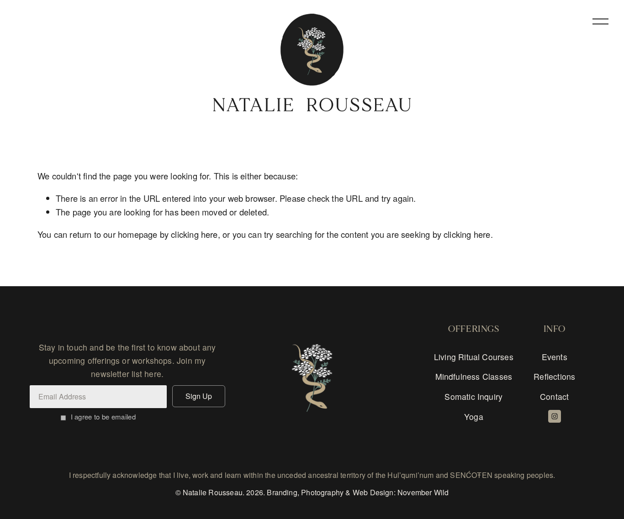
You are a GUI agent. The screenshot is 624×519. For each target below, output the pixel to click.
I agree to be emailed (103, 416)
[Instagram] (554, 416)
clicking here (194, 234)
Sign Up (198, 396)
